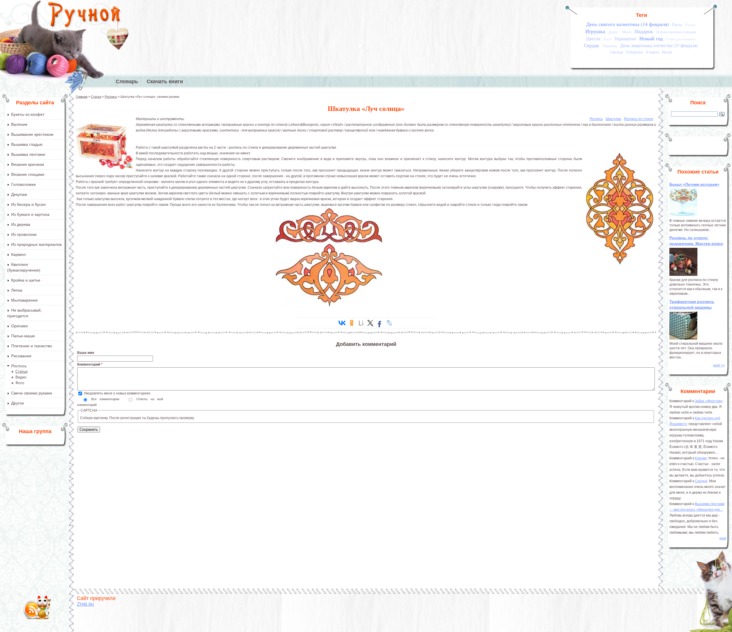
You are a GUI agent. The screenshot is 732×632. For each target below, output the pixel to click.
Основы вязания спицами (676, 31)
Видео (20, 377)
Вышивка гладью (27, 144)
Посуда (690, 25)
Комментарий (89, 364)
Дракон (613, 32)
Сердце (591, 45)
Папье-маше (23, 336)
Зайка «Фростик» (709, 401)
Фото (19, 383)
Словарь (127, 81)
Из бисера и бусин (28, 204)
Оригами (19, 326)
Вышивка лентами (28, 154)
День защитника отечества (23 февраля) (659, 45)
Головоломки (23, 184)
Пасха (677, 24)
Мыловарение (24, 300)
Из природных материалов (36, 244)
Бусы (607, 39)
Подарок (643, 31)
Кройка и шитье (25, 280)
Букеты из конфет (27, 114)
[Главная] (84, 15)
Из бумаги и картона (30, 214)
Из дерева (20, 224)
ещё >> (719, 365)
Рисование (21, 356)
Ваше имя (85, 353)
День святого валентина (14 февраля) (627, 24)
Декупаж (19, 194)
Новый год (651, 38)
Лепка (16, 290)
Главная (81, 96)
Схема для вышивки (680, 39)
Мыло (626, 31)
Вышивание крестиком (32, 134)
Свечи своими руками (31, 393)
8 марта (652, 52)
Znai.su (85, 604)
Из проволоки (24, 234)
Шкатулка (613, 119)
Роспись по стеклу (638, 119)
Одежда (616, 52)
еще (722, 538)
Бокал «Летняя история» (694, 184)
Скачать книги (165, 81)
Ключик (701, 458)
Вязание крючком (27, 164)
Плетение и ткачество (31, 346)
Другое (17, 403)
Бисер (667, 52)
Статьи (21, 371)
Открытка (634, 52)
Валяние (19, 124)
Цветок (593, 38)
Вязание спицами (27, 174)
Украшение (625, 38)
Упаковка (609, 45)
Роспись (19, 366)
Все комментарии (106, 399)
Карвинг (18, 254)
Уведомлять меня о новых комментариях (117, 393)
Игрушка (595, 31)
